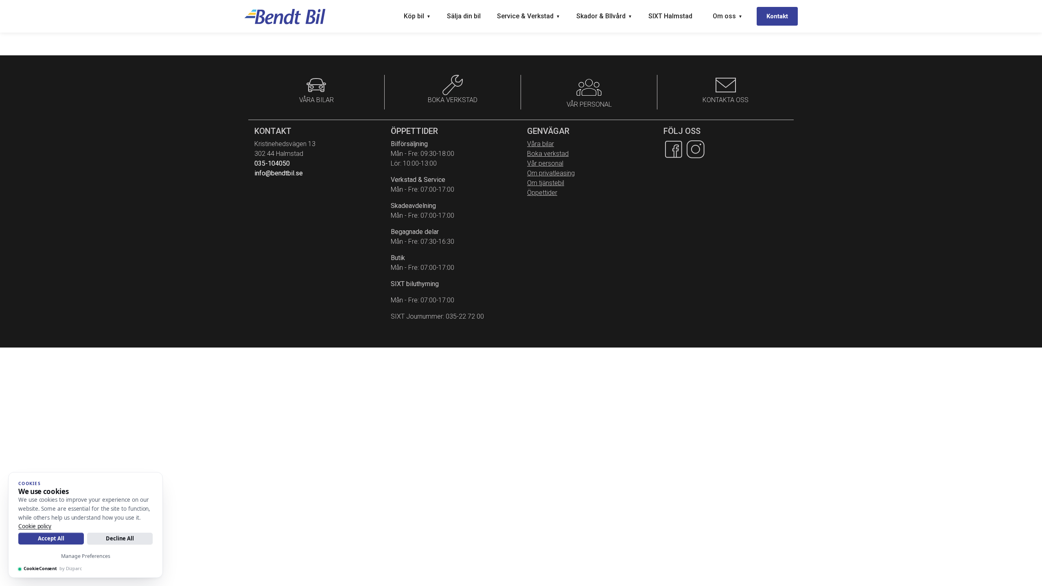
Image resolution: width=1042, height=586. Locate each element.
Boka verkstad (548, 153)
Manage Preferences (85, 556)
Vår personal (545, 163)
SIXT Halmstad (670, 16)
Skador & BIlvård (604, 16)
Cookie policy (34, 526)
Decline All (120, 538)
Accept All (51, 538)
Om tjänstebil (545, 183)
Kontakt (777, 16)
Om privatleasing (551, 173)
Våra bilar (540, 144)
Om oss (727, 16)
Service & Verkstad (528, 16)
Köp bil (417, 16)
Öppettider (542, 193)
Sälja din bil (464, 16)
